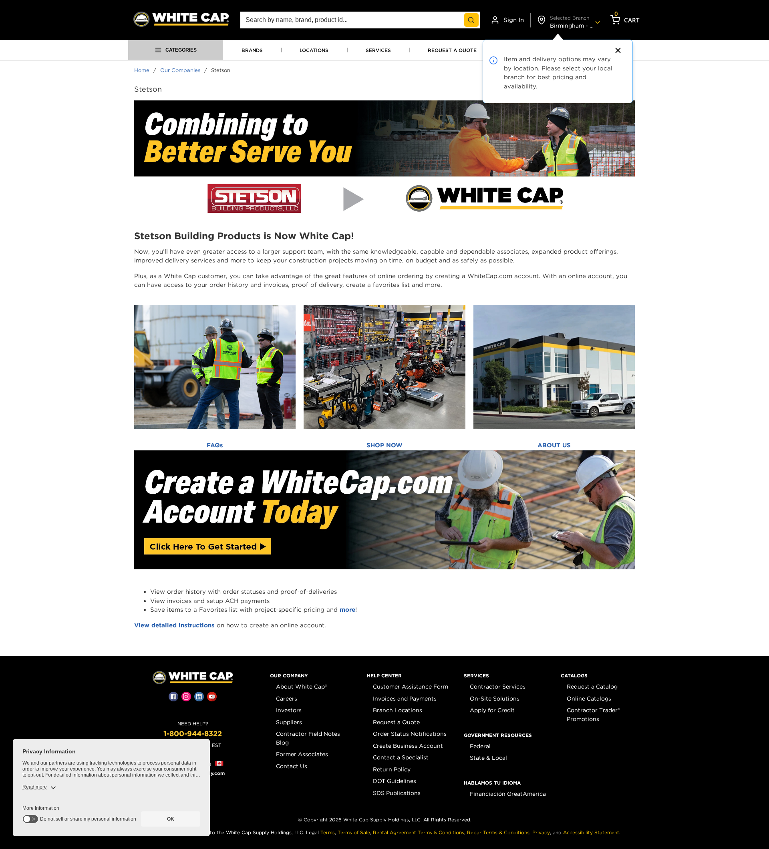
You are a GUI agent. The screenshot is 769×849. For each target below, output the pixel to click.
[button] (289, 675)
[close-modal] (616, 50)
